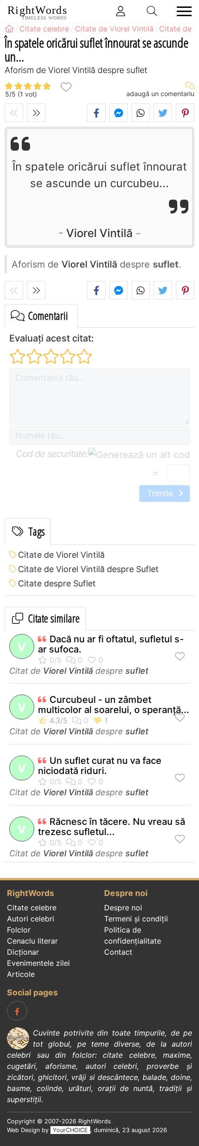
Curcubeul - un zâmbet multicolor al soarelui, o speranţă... (113, 704)
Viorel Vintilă (99, 233)
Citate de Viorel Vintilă (61, 555)
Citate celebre (31, 907)
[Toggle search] (152, 11)
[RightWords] (9, 28)
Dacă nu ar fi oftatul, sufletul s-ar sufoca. (111, 644)
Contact (118, 952)
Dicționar (23, 952)
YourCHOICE (70, 1130)
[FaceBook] (17, 1010)
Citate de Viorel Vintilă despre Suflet (88, 569)
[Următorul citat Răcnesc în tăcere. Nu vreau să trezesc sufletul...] (36, 113)
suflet (137, 671)
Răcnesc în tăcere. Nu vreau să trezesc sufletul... (111, 826)
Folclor (19, 929)
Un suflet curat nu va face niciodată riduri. (100, 765)
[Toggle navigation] (181, 11)
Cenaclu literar (32, 940)
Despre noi (123, 907)
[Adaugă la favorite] (66, 86)
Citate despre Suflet (57, 583)
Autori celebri (30, 918)
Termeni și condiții (136, 918)
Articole (21, 974)
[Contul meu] (121, 11)
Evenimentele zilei (38, 963)
